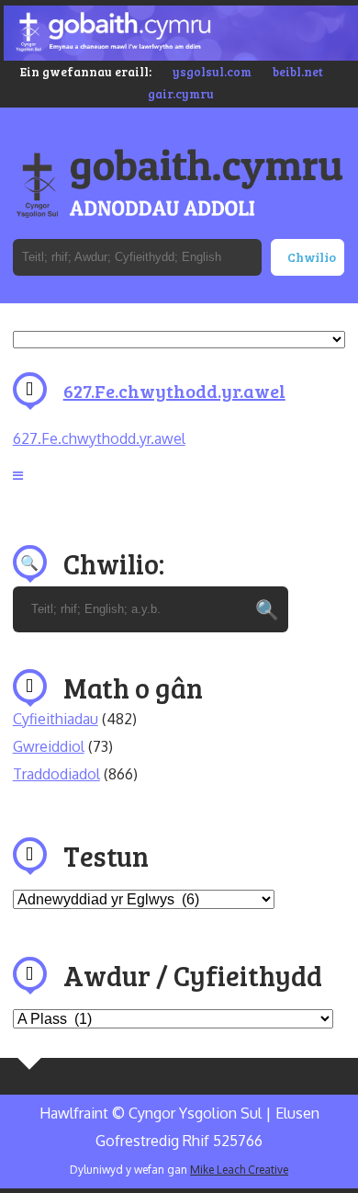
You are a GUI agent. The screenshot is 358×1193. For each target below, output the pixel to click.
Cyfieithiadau (55, 719)
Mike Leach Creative (239, 1169)
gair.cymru (181, 93)
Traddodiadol (56, 774)
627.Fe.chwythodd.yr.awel (174, 390)
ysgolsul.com (212, 71)
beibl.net (298, 71)
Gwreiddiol (48, 746)
